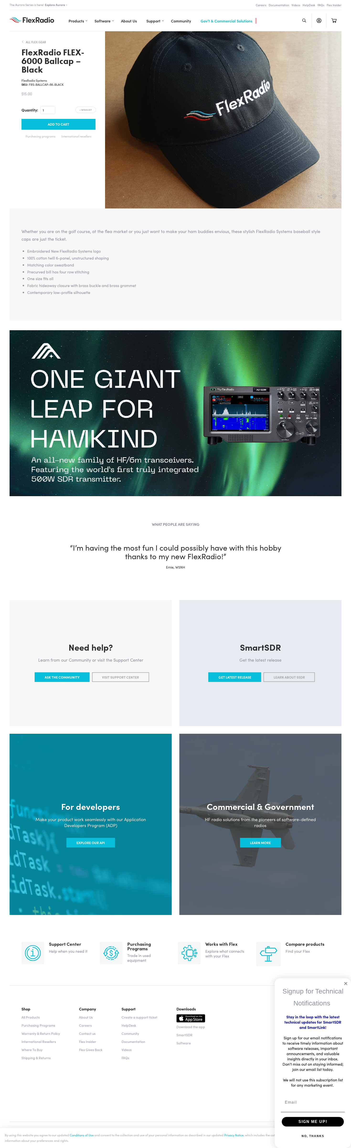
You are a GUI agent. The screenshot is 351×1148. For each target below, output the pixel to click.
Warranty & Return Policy (40, 1033)
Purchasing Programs (38, 1025)
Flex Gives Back (90, 1049)
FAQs (321, 5)
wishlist (86, 110)
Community (181, 20)
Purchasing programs (41, 136)
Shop (25, 1008)
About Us (129, 20)
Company (87, 1008)
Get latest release (234, 677)
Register (318, 20)
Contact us (87, 1033)
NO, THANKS (313, 1136)
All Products (30, 1017)
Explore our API (90, 842)
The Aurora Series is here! (37, 5)
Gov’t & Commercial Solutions (226, 20)
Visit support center (120, 677)
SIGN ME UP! (312, 1122)
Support (153, 20)
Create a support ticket (139, 1017)
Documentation (279, 5)
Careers (261, 5)
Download (190, 1019)
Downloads (186, 1008)
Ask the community (62, 677)
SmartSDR (184, 1034)
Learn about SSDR (289, 677)
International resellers (76, 136)
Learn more (260, 842)
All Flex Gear (36, 42)
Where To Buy (32, 1049)
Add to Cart (58, 124)
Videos (296, 5)
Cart (333, 20)
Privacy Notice (234, 1135)
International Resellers (38, 1041)
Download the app (190, 1026)
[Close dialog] (346, 983)
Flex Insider (334, 5)
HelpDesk (309, 5)
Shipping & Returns (36, 1057)
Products (76, 20)
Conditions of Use (82, 1135)
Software (103, 20)
